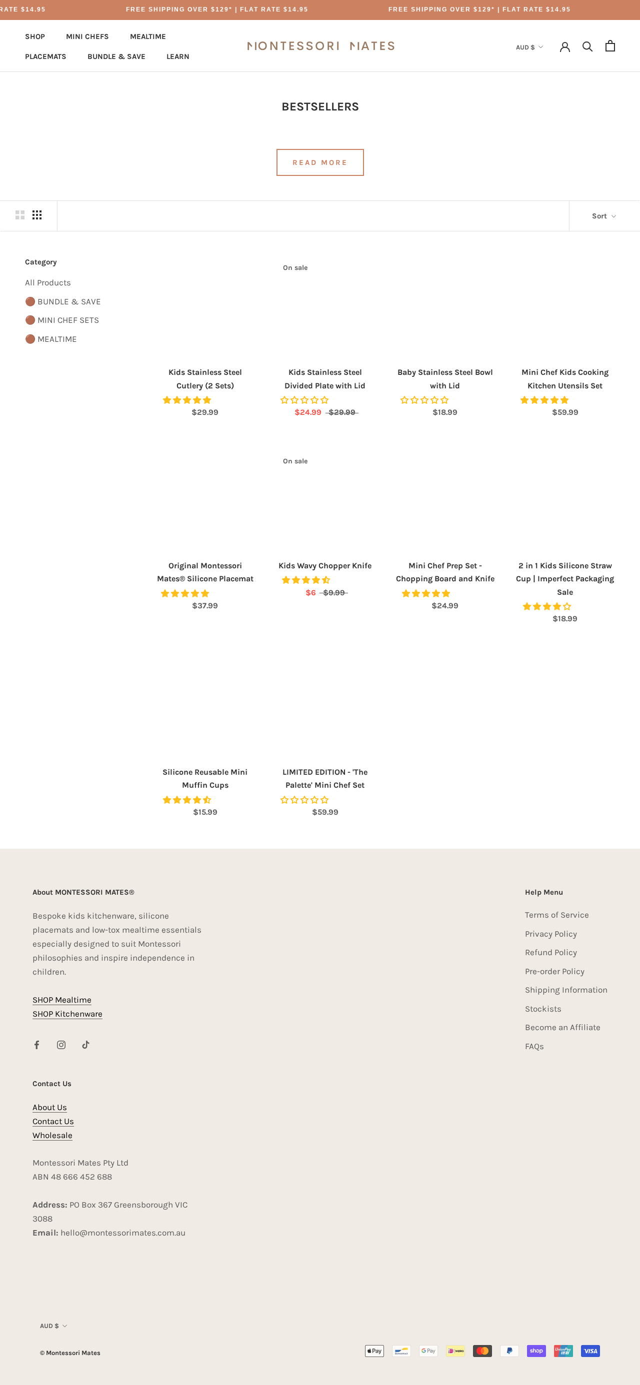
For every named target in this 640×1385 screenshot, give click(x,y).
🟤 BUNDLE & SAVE (63, 301)
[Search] (587, 45)
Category (41, 261)
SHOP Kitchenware (67, 1014)
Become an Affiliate (562, 1027)
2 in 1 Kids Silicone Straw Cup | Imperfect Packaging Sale (565, 579)
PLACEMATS (45, 56)
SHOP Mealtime (62, 1000)
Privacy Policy (551, 934)
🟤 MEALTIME (51, 339)
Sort (600, 215)
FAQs (534, 1046)
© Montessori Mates (70, 1353)
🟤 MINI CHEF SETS (62, 320)
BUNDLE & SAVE (117, 56)
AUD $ (525, 47)
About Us (49, 1107)
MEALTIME (148, 36)
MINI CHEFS (87, 36)
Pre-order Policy (554, 971)
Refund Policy (551, 952)
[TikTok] (86, 1044)
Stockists (543, 1009)
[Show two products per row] (20, 214)
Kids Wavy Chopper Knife (325, 565)
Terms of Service (557, 915)
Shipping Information (566, 990)
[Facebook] (36, 1044)
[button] (188, 400)
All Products (48, 282)
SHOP (35, 36)
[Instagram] (61, 1044)
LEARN (178, 56)
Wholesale (52, 1135)
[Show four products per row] (37, 214)
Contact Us (53, 1121)
